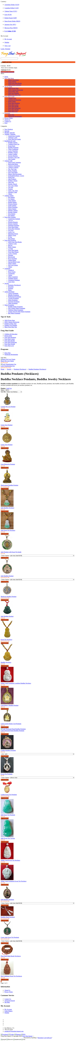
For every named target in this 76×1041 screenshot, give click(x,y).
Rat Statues (11, 197)
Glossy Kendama (13, 293)
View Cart (7, 45)
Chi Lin (10, 220)
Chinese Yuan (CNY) (10, 11)
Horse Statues (12, 81)
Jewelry (6, 283)
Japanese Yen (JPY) (10, 24)
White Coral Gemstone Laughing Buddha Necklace (16, 683)
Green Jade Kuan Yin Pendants (10, 937)
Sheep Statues (12, 209)
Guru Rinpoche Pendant (8, 464)
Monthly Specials (9, 132)
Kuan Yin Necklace (6, 639)
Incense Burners (13, 156)
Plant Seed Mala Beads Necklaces (11, 956)
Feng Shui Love (13, 111)
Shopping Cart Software (45, 1038)
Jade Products (12, 179)
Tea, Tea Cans (12, 169)
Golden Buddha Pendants (8, 750)
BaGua (10, 245)
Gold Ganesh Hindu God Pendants (11, 723)
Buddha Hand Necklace (8, 917)
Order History (8, 1011)
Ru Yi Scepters (12, 258)
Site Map (7, 1002)
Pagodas (10, 255)
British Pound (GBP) (10, 18)
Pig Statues (11, 215)
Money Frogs (12, 235)
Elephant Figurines (13, 225)
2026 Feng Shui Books (15, 83)
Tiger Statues (12, 200)
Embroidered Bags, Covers (16, 175)
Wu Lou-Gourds (13, 265)
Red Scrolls (11, 257)
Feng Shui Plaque (13, 252)
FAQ (5, 123)
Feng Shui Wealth (13, 110)
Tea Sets (10, 187)
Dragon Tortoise (13, 224)
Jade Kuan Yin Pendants (8, 815)
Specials (6, 131)
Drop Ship (11, 115)
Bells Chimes (12, 247)
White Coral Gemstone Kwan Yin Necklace (13, 881)
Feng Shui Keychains (14, 139)
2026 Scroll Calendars (14, 85)
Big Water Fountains (14, 313)
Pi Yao (10, 237)
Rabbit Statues (12, 202)
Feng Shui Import (27, 1036)
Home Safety (12, 101)
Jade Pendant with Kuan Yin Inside (11, 552)
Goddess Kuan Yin (13, 144)
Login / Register (5, 49)
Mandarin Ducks (13, 233)
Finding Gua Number (10, 325)
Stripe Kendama (13, 300)
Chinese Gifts (8, 161)
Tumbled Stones (13, 278)
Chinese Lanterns (13, 167)
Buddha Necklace (6, 662)
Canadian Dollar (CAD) (11, 8)
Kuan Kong (11, 146)
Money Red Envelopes (15, 174)
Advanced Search (9, 1000)
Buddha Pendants (13, 147)
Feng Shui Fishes (13, 227)
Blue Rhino (11, 238)
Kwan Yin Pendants (6, 774)
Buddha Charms (13, 152)
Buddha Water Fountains (15, 306)
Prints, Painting (12, 171)
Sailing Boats (12, 260)
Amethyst (11, 270)
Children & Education (14, 100)
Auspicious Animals (14, 219)
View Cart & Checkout (7, 72)
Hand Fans (11, 177)
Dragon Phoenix (13, 222)
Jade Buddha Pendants (7, 899)
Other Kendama (13, 303)
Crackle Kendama (13, 298)
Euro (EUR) (8, 14)
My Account (8, 39)
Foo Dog (10, 230)
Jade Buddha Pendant (7, 576)
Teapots (10, 189)
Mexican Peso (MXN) (11, 28)
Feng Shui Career (13, 105)
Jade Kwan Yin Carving (8, 838)
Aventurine (11, 273)
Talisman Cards (12, 137)
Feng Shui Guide (9, 96)
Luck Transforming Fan (8, 366)
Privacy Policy (8, 118)
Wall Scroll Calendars (14, 162)
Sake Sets (11, 182)
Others (10, 194)
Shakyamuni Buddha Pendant (9, 485)
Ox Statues (11, 199)
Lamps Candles (12, 154)
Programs (7, 113)
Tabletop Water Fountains (15, 310)
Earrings (10, 288)
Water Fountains (9, 305)
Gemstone (7, 268)
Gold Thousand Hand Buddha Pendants (12, 730)
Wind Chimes (12, 263)
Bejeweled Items (13, 164)
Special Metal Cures (14, 262)
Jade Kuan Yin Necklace (8, 530)
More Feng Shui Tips (14, 95)
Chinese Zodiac (9, 195)
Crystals (10, 248)
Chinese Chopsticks (14, 166)
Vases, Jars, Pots (13, 190)
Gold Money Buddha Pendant (9, 705)
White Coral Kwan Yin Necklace (10, 860)
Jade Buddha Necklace (7, 508)
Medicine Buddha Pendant (8, 596)
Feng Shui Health (13, 106)
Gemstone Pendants (14, 280)
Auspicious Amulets (14, 136)
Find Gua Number (13, 93)
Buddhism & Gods (9, 141)
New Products (8, 129)
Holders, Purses (12, 180)
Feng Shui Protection (14, 108)
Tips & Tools (8, 86)
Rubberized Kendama (14, 296)
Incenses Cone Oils (13, 157)
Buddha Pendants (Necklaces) (37, 369)
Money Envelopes (13, 80)
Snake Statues (12, 205)
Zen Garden (11, 159)
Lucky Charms (12, 253)
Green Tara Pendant (6, 425)
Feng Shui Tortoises (14, 229)
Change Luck (12, 98)
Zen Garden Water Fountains (16, 308)
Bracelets (11, 287)
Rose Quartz (11, 272)
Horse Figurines (13, 207)
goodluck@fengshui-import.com (13, 1031)
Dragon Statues (12, 204)
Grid (7, 388)
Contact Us (7, 121)
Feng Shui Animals (10, 217)
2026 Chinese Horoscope (15, 90)
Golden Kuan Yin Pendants (9, 794)
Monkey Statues (13, 210)
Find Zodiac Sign (13, 91)
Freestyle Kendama (13, 301)
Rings (10, 290)
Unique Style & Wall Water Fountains (19, 311)
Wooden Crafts (12, 192)
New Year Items (9, 78)
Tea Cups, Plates (13, 185)
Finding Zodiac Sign (10, 323)
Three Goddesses (13, 149)
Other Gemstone (13, 277)
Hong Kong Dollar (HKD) (12, 21)
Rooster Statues (12, 212)
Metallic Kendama (13, 295)
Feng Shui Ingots (13, 250)
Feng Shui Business (14, 103)
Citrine (10, 275)
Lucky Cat (11, 232)
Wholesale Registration (15, 116)
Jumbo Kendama (9, 291)
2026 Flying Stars (13, 88)
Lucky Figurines (13, 151)
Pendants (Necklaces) (14, 285)
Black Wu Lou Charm (7, 361)
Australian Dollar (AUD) (11, 4)
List (10, 388)
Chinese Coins (12, 243)
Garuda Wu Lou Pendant (8, 406)
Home (6, 76)
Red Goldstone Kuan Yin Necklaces (11, 976)
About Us (7, 120)
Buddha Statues (12, 142)
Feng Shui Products (10, 240)
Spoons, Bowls (12, 184)
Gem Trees (11, 282)
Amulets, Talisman (9, 134)
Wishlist (6, 42)
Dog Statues (11, 214)
